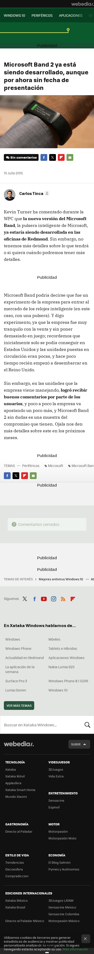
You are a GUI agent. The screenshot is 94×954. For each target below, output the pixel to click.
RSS (63, 598)
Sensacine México (62, 907)
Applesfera (13, 783)
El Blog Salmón (59, 862)
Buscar (87, 724)
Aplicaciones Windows (66, 657)
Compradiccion (16, 876)
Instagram (53, 598)
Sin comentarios (23, 157)
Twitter (52, 157)
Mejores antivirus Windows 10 (61, 579)
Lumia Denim (15, 690)
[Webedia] (82, 4)
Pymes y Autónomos (63, 869)
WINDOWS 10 (14, 15)
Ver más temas (19, 705)
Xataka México (16, 900)
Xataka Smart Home (20, 789)
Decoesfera (14, 869)
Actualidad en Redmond (24, 657)
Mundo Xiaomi (16, 796)
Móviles (54, 639)
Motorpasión (58, 831)
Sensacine (56, 800)
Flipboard (61, 157)
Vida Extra (56, 776)
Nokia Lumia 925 (61, 666)
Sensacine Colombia (63, 914)
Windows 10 (57, 690)
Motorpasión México (64, 920)
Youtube (44, 598)
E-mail (70, 157)
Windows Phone (18, 648)
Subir (76, 744)
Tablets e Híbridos (62, 648)
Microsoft (55, 465)
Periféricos (31, 465)
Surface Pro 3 (16, 680)
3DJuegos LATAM (61, 900)
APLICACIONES (70, 15)
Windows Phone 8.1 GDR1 (68, 680)
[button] (34, 193)
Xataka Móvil (15, 776)
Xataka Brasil (15, 907)
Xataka (10, 769)
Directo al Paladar (18, 831)
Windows (12, 639)
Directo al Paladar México (24, 920)
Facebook (43, 157)
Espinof (54, 807)
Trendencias (14, 862)
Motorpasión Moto (62, 838)
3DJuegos (55, 769)
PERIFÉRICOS (42, 15)
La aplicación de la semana (19, 669)
